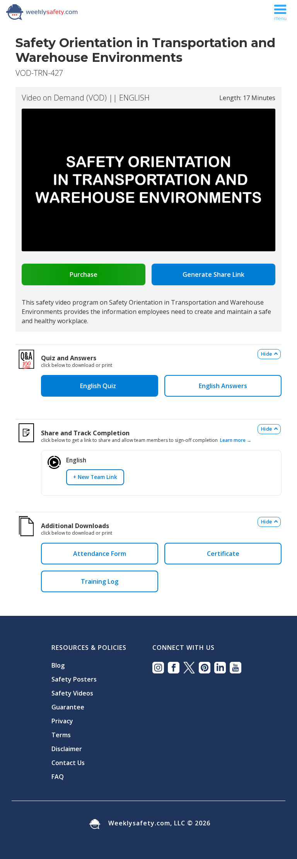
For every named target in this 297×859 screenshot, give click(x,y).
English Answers (223, 386)
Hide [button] (266, 354)
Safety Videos (72, 693)
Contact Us (68, 762)
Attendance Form (99, 553)
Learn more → (235, 440)
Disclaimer (66, 749)
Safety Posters (74, 679)
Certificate (223, 553)
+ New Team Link (95, 477)
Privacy (62, 721)
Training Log (99, 581)
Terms (61, 735)
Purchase (83, 274)
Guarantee (67, 707)
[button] (280, 11)
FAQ (57, 776)
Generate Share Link (213, 274)
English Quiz (99, 386)
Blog (58, 665)
